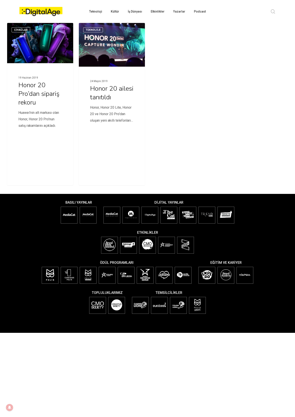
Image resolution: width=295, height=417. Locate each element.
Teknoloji (93, 29)
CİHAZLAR (21, 29)
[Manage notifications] (9, 407)
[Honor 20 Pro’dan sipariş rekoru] (40, 81)
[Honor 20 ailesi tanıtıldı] (112, 83)
